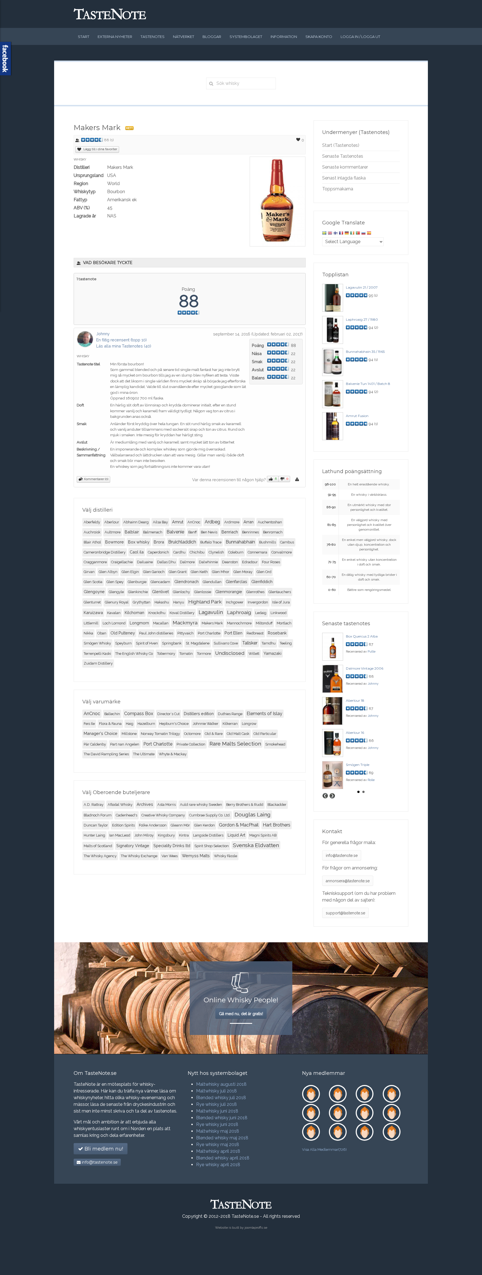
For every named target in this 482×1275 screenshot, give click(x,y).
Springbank (172, 643)
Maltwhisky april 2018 (218, 1151)
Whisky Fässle (225, 856)
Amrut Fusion (357, 416)
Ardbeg (212, 521)
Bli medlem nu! (103, 1149)
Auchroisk (92, 532)
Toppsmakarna (337, 188)
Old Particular (265, 734)
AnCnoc (194, 522)
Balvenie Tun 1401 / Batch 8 (368, 384)
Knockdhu (156, 613)
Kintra (184, 835)
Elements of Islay (264, 713)
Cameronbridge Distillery (105, 552)
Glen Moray (242, 572)
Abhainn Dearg (136, 522)
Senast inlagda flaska (344, 178)
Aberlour (111, 522)
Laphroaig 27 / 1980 (362, 319)
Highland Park (205, 602)
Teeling (286, 643)
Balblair (132, 531)
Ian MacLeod (119, 835)
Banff (192, 532)
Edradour (250, 562)
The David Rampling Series (106, 754)
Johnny (103, 333)
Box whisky (139, 542)
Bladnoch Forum (98, 815)
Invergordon (258, 602)
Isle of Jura (281, 602)
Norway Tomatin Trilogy (160, 734)
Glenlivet (160, 591)
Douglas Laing (253, 814)
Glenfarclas (236, 581)
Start (83, 36)
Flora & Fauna (110, 724)
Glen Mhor (220, 572)
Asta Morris (166, 804)
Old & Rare (214, 734)
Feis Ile (89, 724)
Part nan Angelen (124, 744)
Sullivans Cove (226, 643)
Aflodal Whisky (120, 804)
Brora (159, 542)
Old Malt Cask (238, 734)
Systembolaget (246, 36)
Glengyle (116, 592)
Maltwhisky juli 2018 (216, 1091)
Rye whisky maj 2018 (217, 1144)
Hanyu (178, 602)
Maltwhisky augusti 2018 (221, 1084)
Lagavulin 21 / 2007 (362, 287)
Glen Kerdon (204, 825)
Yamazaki (272, 653)
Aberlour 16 (355, 732)
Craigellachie (122, 562)
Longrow (249, 724)
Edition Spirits (123, 825)
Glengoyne (94, 591)
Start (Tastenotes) (340, 145)
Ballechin (112, 714)
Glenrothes (255, 592)
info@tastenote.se (342, 855)
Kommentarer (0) (96, 479)
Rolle (371, 780)
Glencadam (160, 582)
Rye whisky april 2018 (218, 1164)
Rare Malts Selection (235, 743)
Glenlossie (202, 592)
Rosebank (277, 633)
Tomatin (186, 653)
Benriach (229, 531)
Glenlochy (181, 592)
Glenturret (92, 602)
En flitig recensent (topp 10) (121, 339)
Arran (249, 521)
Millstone (129, 734)
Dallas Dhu (166, 562)
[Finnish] (335, 234)
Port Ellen (233, 633)
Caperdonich (158, 552)
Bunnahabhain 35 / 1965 (365, 351)
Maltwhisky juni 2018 (217, 1111)
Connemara (257, 552)
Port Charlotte (209, 633)
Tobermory (166, 653)
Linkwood (278, 613)
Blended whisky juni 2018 (221, 1117)
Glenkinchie (138, 592)
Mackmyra (185, 622)
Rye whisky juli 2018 (216, 1104)
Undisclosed (229, 653)
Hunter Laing (94, 835)
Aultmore (112, 532)
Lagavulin (211, 612)
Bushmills (267, 542)
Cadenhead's (126, 815)
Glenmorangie (228, 591)
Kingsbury (166, 835)
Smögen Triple (357, 765)
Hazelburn (146, 724)
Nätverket (183, 36)
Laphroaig (239, 612)
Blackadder (276, 804)
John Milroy (144, 835)
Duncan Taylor (96, 825)
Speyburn (123, 643)
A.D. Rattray (93, 804)
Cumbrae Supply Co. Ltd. (209, 815)
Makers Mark (212, 623)
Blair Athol (92, 542)
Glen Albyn (108, 572)
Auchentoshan (270, 522)
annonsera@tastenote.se (348, 881)
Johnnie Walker (205, 724)
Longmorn (139, 622)
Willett (254, 653)
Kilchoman (134, 612)
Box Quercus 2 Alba (362, 636)
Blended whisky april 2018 (222, 1158)
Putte (371, 651)
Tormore (204, 653)
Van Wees (170, 856)
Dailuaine (145, 562)
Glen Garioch (154, 572)
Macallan (160, 623)
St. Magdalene (197, 643)
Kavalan (113, 613)
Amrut (177, 521)
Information (284, 36)
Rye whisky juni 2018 (217, 1124)
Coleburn (236, 552)
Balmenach (152, 532)
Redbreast (255, 633)
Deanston (230, 562)
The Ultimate (144, 754)
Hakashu (162, 602)
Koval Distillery (182, 613)
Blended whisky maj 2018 (222, 1137)
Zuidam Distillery (98, 663)
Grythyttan (141, 602)
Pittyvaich (185, 633)
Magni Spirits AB (262, 835)
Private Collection (191, 744)
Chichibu (197, 552)
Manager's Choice (100, 733)
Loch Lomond (114, 623)
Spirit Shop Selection (211, 846)
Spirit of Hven (147, 643)
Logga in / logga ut (360, 36)
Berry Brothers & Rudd (244, 804)
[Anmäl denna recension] (298, 480)
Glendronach (186, 581)
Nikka (88, 633)
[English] (330, 234)
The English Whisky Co (134, 653)
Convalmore (281, 552)
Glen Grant (178, 572)
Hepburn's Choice (174, 724)
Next (332, 796)
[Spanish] (369, 234)
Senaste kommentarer (345, 167)
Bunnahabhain (240, 542)
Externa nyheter (115, 36)
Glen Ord (264, 572)
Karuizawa (93, 612)
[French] (341, 234)
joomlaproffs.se (256, 1228)
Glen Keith (199, 572)
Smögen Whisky (97, 643)
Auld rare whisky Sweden (201, 804)
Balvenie (175, 532)
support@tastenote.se (345, 913)
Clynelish (216, 552)
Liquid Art (236, 835)
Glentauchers (280, 592)
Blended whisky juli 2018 (221, 1097)
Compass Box (138, 713)
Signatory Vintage (132, 845)
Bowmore (114, 542)
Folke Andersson (153, 825)
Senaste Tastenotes (342, 156)
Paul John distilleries (156, 633)
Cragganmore (95, 562)
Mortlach (284, 623)
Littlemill (91, 623)
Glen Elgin (130, 572)
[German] (346, 234)
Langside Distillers (208, 835)
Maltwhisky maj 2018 (217, 1131)
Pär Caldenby (95, 744)
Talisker (249, 643)
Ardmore (231, 522)
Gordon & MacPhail (239, 825)
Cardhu (179, 552)
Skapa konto (318, 36)
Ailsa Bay (160, 522)
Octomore (192, 734)
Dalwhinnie (208, 562)
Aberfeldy (92, 522)
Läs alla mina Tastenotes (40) (123, 346)
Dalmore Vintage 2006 (364, 668)
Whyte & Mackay (173, 754)
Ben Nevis (209, 532)
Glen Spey (115, 582)
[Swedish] (324, 234)
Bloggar (212, 36)
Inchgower (235, 602)
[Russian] (363, 234)
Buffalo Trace (210, 542)
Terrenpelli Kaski (97, 653)
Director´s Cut (168, 714)
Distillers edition (199, 713)
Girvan (89, 572)
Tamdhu (269, 643)
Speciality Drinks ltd (171, 845)
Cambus (287, 542)
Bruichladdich (182, 542)
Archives (145, 804)
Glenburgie (137, 582)
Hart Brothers (276, 825)
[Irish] (352, 234)
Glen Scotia (93, 582)
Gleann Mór (180, 825)
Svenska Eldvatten (256, 845)
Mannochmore (239, 623)
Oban (101, 633)
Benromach (273, 532)
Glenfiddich (262, 581)
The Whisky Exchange (139, 856)
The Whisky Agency (100, 856)
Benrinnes (250, 532)
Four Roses (271, 562)
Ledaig (260, 613)
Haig (129, 724)
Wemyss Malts (196, 855)
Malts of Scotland (98, 846)
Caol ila (137, 552)
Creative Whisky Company (163, 815)
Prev (325, 796)
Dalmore (187, 562)
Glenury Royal (117, 602)
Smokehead (275, 744)
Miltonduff (264, 623)
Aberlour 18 (355, 700)
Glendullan (212, 582)
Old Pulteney (122, 633)
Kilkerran (230, 724)
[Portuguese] (358, 234)
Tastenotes (153, 36)
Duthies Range (230, 714)
